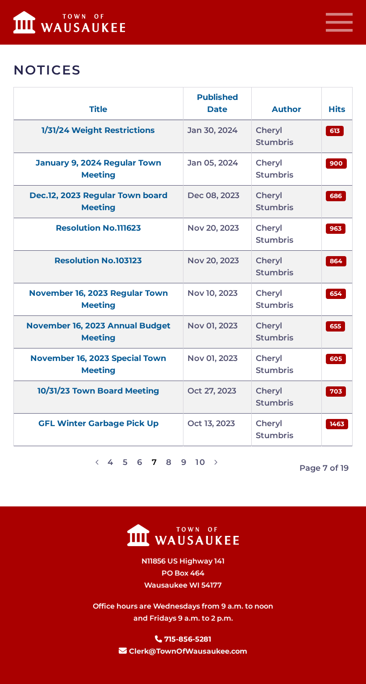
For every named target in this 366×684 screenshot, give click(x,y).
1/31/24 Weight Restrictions (98, 130)
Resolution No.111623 (98, 228)
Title (98, 109)
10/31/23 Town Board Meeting (98, 391)
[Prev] (97, 462)
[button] (337, 22)
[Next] (216, 462)
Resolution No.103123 (98, 260)
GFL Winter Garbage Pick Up (98, 423)
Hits (337, 109)
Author (286, 109)
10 (200, 462)
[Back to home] (69, 22)
